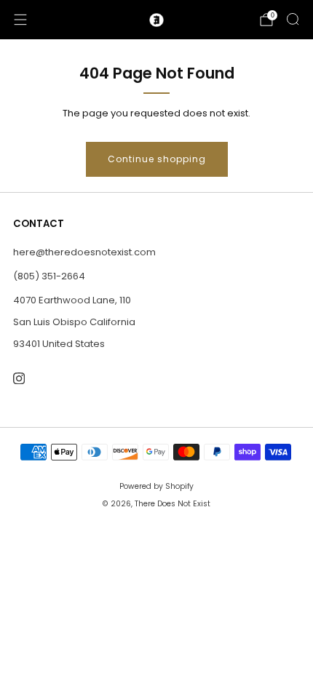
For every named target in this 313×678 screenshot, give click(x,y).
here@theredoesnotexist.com (84, 252)
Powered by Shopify (156, 486)
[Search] (292, 19)
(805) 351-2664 (49, 276)
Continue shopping (157, 159)
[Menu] (20, 19)
